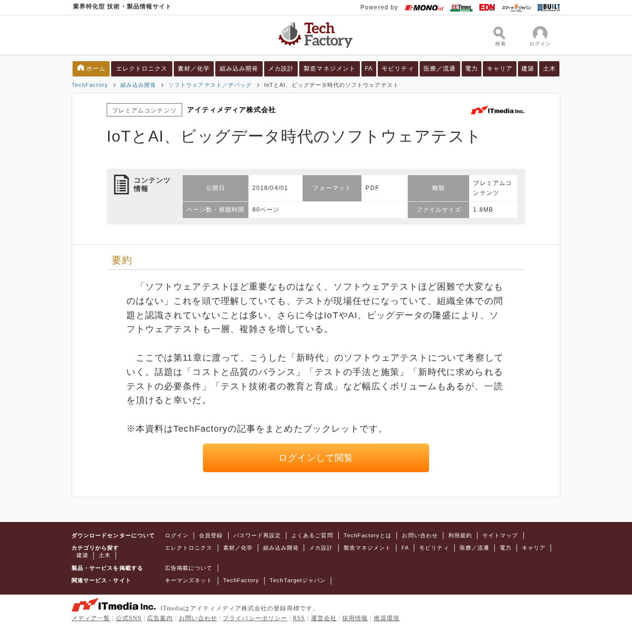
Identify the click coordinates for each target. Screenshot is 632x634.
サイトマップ (500, 535)
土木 (549, 68)
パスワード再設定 (257, 535)
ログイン (177, 535)
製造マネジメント (330, 68)
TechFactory (90, 85)
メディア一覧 (91, 618)
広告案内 (160, 618)
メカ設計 (281, 68)
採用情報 (355, 618)
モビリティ (398, 68)
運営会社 (324, 618)
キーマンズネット (189, 580)
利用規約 (460, 535)
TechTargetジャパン (298, 580)
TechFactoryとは (368, 535)
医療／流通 (440, 68)
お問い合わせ (419, 535)
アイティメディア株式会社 (231, 109)
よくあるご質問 (312, 535)
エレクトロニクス (142, 68)
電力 (471, 68)
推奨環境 (386, 618)
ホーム (96, 68)
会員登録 (211, 535)
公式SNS (129, 618)
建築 (527, 68)
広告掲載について (189, 568)
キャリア (500, 68)
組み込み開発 (239, 68)
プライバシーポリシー (255, 618)
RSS (299, 618)
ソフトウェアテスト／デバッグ (210, 85)
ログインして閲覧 (316, 458)
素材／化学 (194, 68)
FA (369, 68)
